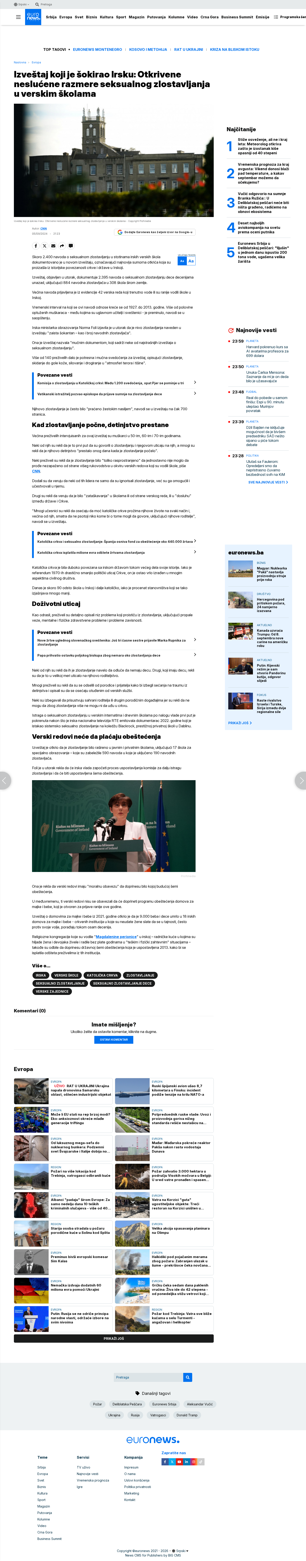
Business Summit (237, 17)
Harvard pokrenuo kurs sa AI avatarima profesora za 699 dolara (267, 351)
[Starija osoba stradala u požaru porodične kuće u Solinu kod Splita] (31, 1233)
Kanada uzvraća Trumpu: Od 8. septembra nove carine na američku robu (272, 638)
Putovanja (156, 17)
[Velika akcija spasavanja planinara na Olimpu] (132, 1233)
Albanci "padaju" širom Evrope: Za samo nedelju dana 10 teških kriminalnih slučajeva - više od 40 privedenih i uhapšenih (80, 1204)
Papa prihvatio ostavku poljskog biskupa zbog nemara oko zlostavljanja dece (98, 655)
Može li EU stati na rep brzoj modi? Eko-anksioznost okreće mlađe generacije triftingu (80, 1118)
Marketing (131, 1493)
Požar (97, 1404)
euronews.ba (246, 552)
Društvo (264, 594)
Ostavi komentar (114, 1039)
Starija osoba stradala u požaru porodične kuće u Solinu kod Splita (80, 1230)
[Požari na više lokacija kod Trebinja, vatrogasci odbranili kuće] (31, 1177)
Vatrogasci (158, 1415)
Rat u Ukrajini (188, 49)
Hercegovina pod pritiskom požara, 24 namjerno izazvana (271, 605)
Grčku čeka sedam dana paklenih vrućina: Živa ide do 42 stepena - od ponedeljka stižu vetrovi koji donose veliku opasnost (180, 1289)
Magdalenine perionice (116, 936)
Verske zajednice (52, 991)
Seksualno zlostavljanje (60, 983)
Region (56, 1167)
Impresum (131, 1467)
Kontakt (129, 1500)
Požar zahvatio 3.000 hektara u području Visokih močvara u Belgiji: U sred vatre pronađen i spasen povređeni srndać (181, 1175)
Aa (182, 261)
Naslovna (20, 62)
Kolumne (176, 17)
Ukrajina (114, 1415)
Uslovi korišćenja (136, 1480)
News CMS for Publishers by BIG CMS (153, 1555)
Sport (121, 17)
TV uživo (83, 1467)
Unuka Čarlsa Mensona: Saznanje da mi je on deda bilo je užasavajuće (267, 376)
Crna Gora (209, 17)
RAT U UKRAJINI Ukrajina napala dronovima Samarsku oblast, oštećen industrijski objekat (81, 1090)
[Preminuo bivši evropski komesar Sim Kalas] (31, 1262)
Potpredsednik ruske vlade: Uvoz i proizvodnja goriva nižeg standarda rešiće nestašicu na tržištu (181, 1118)
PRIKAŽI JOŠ (238, 723)
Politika (252, 455)
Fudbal (251, 391)
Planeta (252, 341)
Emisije (262, 17)
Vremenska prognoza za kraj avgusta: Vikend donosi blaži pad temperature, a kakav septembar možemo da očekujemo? (263, 173)
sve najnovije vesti (266, 482)
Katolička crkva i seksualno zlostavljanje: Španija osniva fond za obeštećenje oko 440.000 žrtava (115, 541)
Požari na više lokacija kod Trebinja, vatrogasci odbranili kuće (80, 1173)
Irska (41, 975)
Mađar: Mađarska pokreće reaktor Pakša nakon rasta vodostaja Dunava (181, 1147)
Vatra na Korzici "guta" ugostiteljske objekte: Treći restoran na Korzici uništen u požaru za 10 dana (176, 1204)
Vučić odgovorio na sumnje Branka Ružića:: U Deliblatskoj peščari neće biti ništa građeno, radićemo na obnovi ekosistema (263, 202)
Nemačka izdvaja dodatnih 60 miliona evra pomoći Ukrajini (76, 1287)
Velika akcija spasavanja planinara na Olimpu (181, 1230)
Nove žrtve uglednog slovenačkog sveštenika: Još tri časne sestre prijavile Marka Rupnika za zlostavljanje (111, 642)
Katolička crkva (102, 975)
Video (192, 17)
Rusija (135, 1415)
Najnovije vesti (87, 1474)
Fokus (261, 695)
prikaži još (114, 1338)
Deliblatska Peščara (127, 1404)
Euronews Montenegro (97, 49)
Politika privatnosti (137, 1487)
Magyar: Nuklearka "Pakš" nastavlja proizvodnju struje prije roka (272, 574)
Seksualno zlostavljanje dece (122, 983)
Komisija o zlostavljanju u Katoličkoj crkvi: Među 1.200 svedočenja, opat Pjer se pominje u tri (110, 383)
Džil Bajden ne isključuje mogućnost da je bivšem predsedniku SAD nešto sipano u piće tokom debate (265, 436)
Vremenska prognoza (93, 1480)
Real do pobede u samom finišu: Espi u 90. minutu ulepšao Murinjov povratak (266, 404)
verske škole (66, 975)
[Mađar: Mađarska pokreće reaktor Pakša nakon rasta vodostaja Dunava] (132, 1148)
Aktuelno (264, 625)
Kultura (106, 17)
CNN (36, 471)
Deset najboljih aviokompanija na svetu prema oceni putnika (259, 227)
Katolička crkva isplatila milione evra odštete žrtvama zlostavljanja (91, 552)
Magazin (136, 17)
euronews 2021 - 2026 (151, 1551)
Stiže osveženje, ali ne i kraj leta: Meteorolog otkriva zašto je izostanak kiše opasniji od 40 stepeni (262, 146)
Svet (79, 17)
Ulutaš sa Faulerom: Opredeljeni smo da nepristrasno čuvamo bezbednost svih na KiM (265, 468)
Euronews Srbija (164, 1404)
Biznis (91, 17)
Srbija (51, 17)
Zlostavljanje (140, 975)
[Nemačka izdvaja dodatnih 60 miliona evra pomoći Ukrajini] (31, 1290)
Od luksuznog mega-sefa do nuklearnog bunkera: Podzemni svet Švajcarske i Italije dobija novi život (80, 1147)
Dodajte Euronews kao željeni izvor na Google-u (158, 232)
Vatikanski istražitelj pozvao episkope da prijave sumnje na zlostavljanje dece (99, 394)
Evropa (65, 17)
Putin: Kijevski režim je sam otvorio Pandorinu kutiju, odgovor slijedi (271, 673)
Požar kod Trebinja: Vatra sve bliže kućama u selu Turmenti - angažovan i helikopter (182, 1318)
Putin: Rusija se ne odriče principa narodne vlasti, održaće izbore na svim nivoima (80, 1318)
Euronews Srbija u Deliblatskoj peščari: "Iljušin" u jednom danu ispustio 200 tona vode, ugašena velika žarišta (263, 252)
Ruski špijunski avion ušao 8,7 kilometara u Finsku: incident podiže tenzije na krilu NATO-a (178, 1090)
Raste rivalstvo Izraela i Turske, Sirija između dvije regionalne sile (271, 706)
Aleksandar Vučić (200, 1404)
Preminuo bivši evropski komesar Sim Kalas (79, 1259)
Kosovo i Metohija (148, 49)
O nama (130, 1474)
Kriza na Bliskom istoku (234, 49)
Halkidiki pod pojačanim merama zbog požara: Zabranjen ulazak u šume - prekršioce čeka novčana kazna (180, 1261)
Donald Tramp (187, 1415)
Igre (80, 1487)
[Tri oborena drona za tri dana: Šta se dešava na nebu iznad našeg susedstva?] (300, 781)
